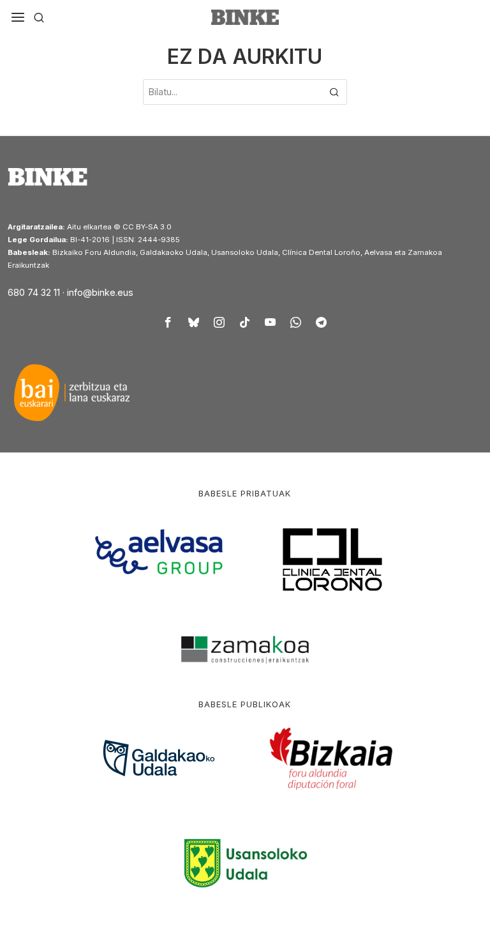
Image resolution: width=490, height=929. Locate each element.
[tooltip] (168, 322)
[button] (334, 92)
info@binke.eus (100, 292)
